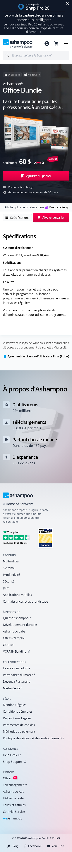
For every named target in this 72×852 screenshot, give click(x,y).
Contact (8, 645)
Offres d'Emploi (14, 638)
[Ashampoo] (18, 495)
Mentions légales (14, 705)
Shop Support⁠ (12, 762)
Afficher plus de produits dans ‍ (34, 207)
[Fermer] (67, 3)
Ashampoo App (13, 792)
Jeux (6, 588)
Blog (15, 846)
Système (9, 568)
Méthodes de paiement (19, 732)
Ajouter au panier (38, 175)
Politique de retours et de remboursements (33, 738)
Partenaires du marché (19, 675)
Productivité (11, 575)
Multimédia (11, 561)
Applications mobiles (17, 595)
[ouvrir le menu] (66, 43)
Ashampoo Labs (14, 631)
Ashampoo (12, 818)
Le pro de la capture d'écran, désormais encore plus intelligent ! (34, 17)
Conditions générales (17, 711)
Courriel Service (14, 812)
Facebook (34, 846)
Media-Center (12, 688)
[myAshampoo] (46, 43)
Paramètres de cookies (19, 725)
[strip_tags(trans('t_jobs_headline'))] (45, 538)
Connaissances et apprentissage (25, 601)
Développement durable (20, 625)
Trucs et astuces (14, 805)
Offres (9, 778)
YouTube (58, 846)
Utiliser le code (13, 798)
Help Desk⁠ (10, 755)
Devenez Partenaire (16, 682)
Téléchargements (15, 785)
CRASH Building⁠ (14, 651)
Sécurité (8, 581)
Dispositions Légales (17, 718)
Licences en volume (16, 668)
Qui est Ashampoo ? (17, 618)
